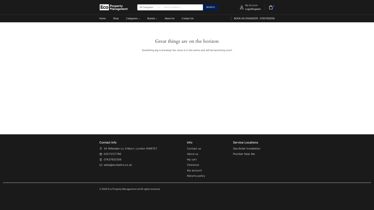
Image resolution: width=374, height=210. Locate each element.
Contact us (194, 148)
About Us (170, 18)
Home (102, 18)
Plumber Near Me (244, 153)
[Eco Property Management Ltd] (114, 7)
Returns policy (196, 175)
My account (194, 170)
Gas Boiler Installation (246, 148)
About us (192, 153)
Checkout (193, 164)
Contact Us (188, 18)
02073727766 (112, 153)
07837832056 (112, 159)
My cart (192, 159)
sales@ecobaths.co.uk (118, 164)
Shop (116, 18)
